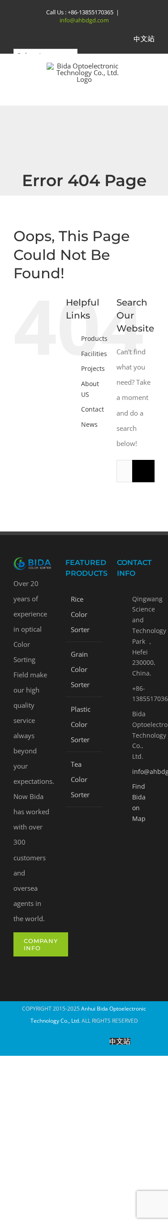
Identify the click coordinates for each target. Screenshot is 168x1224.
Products (94, 338)
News (89, 424)
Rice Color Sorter (80, 614)
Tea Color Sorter (80, 779)
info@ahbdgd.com (84, 20)
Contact (92, 409)
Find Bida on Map (139, 802)
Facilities (94, 353)
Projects (93, 368)
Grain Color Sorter (80, 669)
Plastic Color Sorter (80, 724)
